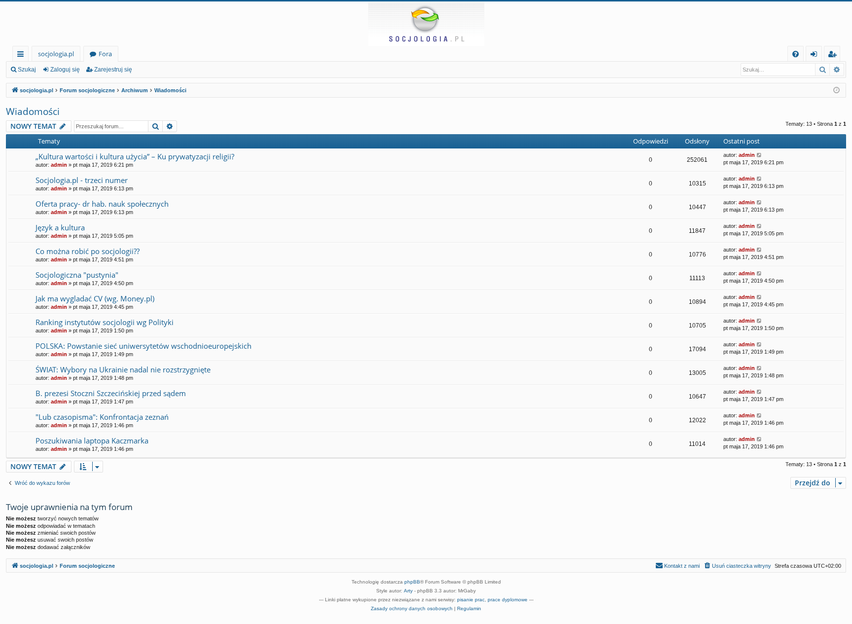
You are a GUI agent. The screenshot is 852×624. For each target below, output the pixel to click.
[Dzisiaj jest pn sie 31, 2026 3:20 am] (836, 90)
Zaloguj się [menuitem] (815, 55)
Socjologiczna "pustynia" (77, 275)
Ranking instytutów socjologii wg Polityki (105, 322)
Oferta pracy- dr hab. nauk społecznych (102, 204)
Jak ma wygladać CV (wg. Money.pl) (95, 298)
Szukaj (27, 69)
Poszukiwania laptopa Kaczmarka (92, 440)
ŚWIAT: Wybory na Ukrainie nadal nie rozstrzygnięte (123, 369)
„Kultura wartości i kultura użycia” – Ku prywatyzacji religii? (135, 156)
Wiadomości (33, 111)
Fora (105, 53)
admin (59, 165)
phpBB (412, 582)
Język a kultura (60, 227)
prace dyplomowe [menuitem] (508, 599)
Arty (408, 590)
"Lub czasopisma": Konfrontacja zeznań (102, 417)
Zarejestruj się (113, 69)
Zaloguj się (65, 69)
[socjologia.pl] (426, 23)
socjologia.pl (56, 53)
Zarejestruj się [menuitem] (834, 55)
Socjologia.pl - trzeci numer (82, 180)
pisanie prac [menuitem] (471, 599)
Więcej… (22, 55)
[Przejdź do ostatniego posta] (759, 155)
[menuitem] (795, 54)
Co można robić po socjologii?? (88, 251)
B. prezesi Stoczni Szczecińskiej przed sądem (111, 393)
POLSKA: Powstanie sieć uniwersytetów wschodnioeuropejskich (143, 346)
